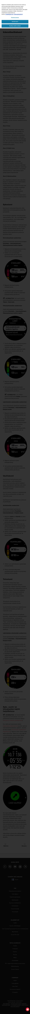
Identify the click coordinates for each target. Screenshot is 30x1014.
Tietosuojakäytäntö (18, 14)
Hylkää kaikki (15, 21)
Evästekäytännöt (9, 14)
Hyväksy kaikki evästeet (15, 26)
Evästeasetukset (15, 17)
